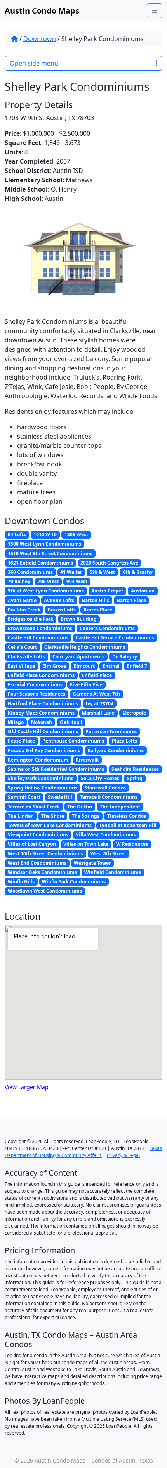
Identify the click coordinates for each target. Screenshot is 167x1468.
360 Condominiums (30, 572)
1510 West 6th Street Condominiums (50, 553)
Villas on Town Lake (85, 844)
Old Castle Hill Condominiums (43, 731)
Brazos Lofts (62, 609)
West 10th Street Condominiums (45, 853)
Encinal (111, 666)
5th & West (102, 572)
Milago (16, 722)
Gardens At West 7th (96, 694)
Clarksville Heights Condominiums (84, 647)
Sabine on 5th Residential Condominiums (56, 769)
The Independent (120, 806)
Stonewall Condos (105, 787)
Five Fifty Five (86, 684)
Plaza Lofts (124, 740)
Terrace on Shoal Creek (34, 806)
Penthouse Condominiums (73, 740)
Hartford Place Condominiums (43, 703)
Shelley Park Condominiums (40, 778)
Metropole (134, 713)
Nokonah (41, 722)
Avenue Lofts (59, 600)
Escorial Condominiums (35, 684)
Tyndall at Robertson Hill (128, 825)
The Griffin (79, 806)
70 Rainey (19, 581)
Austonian (143, 590)
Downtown (39, 39)
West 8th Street (108, 853)
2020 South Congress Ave (109, 563)
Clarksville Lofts (26, 656)
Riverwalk (87, 759)
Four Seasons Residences (36, 694)
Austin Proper (107, 590)
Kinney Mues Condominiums (41, 713)
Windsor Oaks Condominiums (42, 872)
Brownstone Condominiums (40, 628)
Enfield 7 (137, 666)
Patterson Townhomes (111, 731)
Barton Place (131, 600)
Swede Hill (60, 797)
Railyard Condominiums (115, 750)
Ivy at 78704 (99, 703)
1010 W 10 (45, 534)
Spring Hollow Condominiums (42, 787)
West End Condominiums (37, 863)
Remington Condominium (38, 759)
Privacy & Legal (123, 1155)
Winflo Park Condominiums (74, 881)
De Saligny (124, 656)
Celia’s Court (22, 647)
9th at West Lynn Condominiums (46, 590)
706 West (48, 581)
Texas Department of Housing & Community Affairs (83, 1152)
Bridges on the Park (30, 619)
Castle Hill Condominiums (38, 637)
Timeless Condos (126, 816)
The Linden (21, 816)
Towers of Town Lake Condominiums (50, 825)
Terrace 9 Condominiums (108, 797)
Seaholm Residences (135, 769)
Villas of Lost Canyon (32, 844)
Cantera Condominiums (107, 628)
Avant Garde (22, 600)
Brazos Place (98, 609)
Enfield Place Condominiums (41, 675)
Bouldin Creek (24, 609)
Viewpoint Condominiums (38, 834)
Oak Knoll (71, 722)
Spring (135, 778)
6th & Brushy (138, 572)
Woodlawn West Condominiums (45, 891)
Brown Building (79, 619)
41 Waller (71, 572)
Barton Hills (95, 600)
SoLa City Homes (100, 778)
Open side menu (34, 63)
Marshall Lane (98, 713)
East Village (21, 666)
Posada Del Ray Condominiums (44, 750)
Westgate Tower (92, 863)
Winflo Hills (21, 881)
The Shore (52, 816)
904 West (76, 581)
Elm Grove (54, 666)
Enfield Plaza (97, 675)
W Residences (132, 844)
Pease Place (21, 740)
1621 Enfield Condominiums (40, 563)
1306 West (76, 534)
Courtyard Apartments (78, 656)
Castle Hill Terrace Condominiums (115, 637)
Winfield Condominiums (112, 872)
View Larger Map (27, 1087)
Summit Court (24, 797)
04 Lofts (17, 534)
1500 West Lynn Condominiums (44, 544)
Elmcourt (84, 666)
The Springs (85, 816)
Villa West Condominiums (106, 834)
